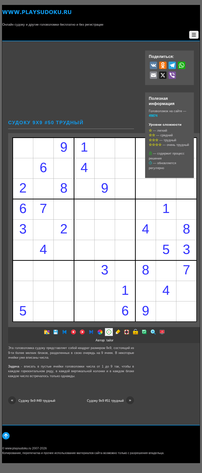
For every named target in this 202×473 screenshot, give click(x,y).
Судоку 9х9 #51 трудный (109, 400)
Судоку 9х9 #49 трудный (33, 400)
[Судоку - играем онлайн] (36, 15)
